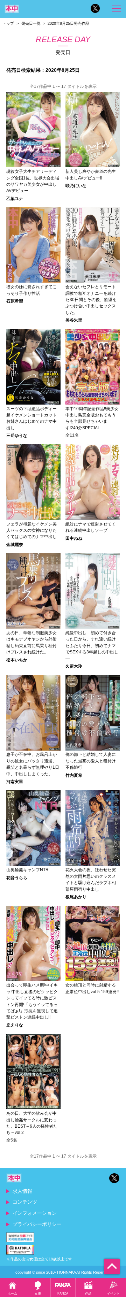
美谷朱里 (73, 320)
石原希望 (14, 301)
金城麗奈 (14, 545)
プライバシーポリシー (37, 1224)
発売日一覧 (31, 23)
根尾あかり (75, 897)
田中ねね (73, 538)
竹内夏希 (73, 775)
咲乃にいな (75, 186)
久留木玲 (73, 666)
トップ (8, 23)
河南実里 (14, 782)
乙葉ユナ (14, 199)
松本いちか (16, 660)
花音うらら (16, 878)
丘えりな (14, 1025)
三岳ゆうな (16, 435)
